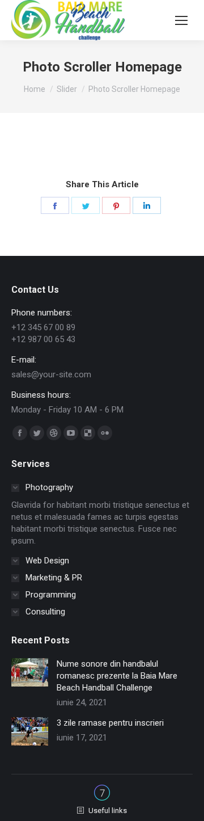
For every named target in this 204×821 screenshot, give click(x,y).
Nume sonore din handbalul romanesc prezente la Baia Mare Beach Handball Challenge (117, 676)
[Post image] (29, 672)
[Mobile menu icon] (181, 20)
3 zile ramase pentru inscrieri (110, 723)
